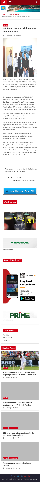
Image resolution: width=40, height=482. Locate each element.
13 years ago (8, 35)
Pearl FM (18, 35)
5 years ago (8, 408)
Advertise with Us (8, 338)
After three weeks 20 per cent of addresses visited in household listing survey (21, 179)
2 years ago (8, 377)
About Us (6, 335)
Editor (16, 377)
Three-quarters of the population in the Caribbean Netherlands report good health (21, 170)
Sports (5, 25)
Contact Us (6, 341)
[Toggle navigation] (9, 2)
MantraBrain (34, 479)
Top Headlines (13, 428)
